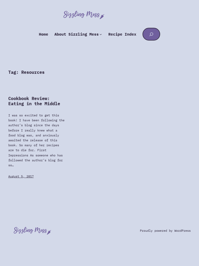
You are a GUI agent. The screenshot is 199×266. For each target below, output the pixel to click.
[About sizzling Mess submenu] (101, 34)
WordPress (182, 230)
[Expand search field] (151, 34)
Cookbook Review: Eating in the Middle (34, 101)
